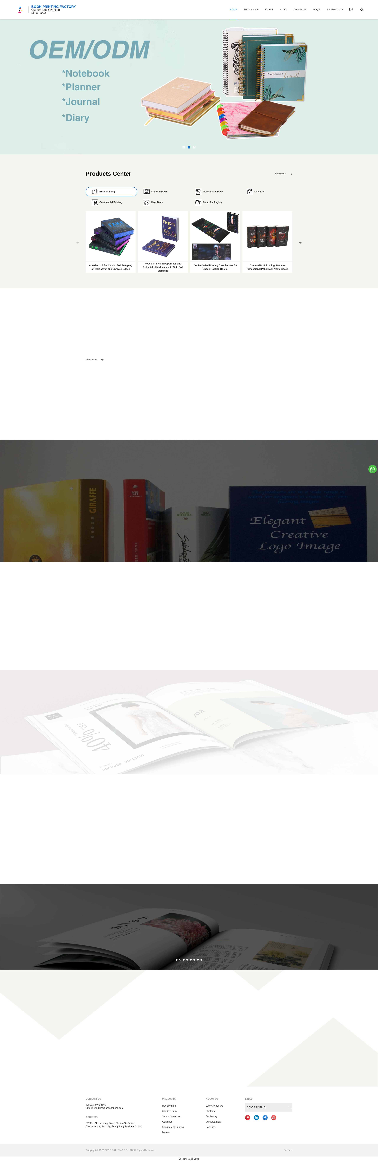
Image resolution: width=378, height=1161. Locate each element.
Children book (169, 1111)
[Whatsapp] (372, 469)
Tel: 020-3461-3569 (96, 1104)
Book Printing (169, 1105)
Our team (210, 1111)
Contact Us (335, 9)
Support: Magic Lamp (189, 1159)
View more (280, 173)
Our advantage (213, 1121)
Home (233, 9)
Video (269, 9)
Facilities (210, 1127)
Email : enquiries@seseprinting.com (104, 1108)
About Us (300, 9)
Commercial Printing (173, 1127)
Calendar (167, 1121)
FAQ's (316, 9)
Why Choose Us (214, 1105)
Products (251, 9)
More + (166, 1132)
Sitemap (288, 1150)
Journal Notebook (171, 1116)
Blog (283, 9)
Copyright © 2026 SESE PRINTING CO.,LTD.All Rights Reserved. (120, 1150)
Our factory (211, 1116)
